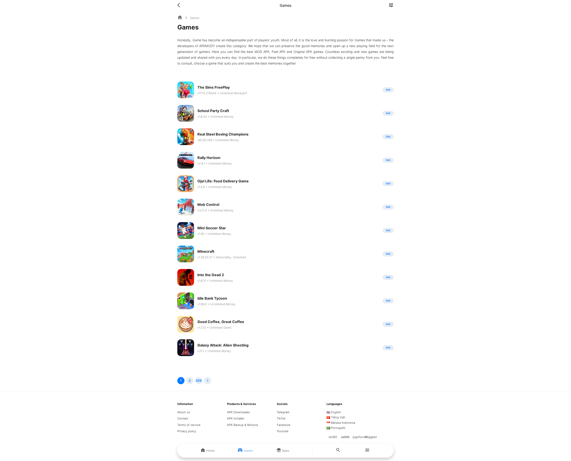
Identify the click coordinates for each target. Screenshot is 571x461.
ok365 (333, 437)
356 (199, 380)
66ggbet (371, 437)
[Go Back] (180, 5)
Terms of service (189, 425)
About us (183, 412)
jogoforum (360, 437)
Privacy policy (186, 431)
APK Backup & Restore (242, 425)
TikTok (281, 418)
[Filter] (391, 5)
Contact (182, 418)
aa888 (345, 437)
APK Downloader (238, 412)
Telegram (283, 412)
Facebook (283, 425)
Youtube (282, 431)
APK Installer (235, 418)
